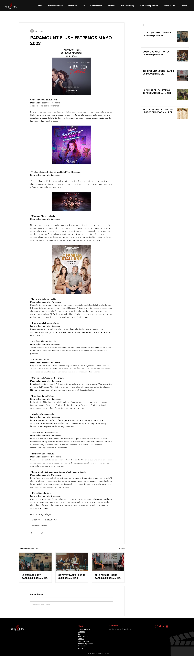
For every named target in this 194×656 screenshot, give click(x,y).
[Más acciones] (112, 31)
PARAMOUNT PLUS (50, 520)
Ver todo (121, 548)
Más (124, 16)
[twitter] (163, 626)
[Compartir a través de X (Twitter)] (37, 533)
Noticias (38, 16)
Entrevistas (82, 646)
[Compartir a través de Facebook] (31, 533)
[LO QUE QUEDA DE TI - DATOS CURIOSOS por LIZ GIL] (35, 562)
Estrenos (27, 16)
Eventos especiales (95, 16)
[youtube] (167, 626)
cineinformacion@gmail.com (120, 629)
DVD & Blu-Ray (67, 16)
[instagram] (156, 626)
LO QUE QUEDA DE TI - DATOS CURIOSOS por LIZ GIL (34, 577)
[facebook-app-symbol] (160, 626)
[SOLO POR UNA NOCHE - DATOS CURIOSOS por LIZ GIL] (108, 562)
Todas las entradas (13, 16)
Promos (115, 16)
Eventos (80, 16)
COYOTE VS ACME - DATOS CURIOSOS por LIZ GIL (71, 576)
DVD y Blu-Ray (83, 641)
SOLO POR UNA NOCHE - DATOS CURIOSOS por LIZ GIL (107, 577)
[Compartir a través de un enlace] (42, 533)
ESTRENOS (36, 520)
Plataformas (35, 526)
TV (107, 16)
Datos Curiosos (51, 16)
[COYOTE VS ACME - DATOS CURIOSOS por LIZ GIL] (72, 562)
